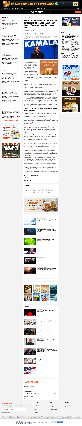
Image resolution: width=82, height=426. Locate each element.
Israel (33, 37)
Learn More (54, 422)
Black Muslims (40, 36)
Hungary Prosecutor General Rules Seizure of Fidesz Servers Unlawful (10, 101)
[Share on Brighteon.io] (28, 33)
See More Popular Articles (11, 120)
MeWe (36, 409)
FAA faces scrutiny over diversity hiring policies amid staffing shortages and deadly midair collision (46, 269)
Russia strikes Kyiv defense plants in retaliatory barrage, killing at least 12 (10, 89)
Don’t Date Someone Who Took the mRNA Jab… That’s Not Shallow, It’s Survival (10, 24)
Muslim (43, 37)
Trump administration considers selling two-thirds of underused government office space (46, 321)
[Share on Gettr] (43, 33)
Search (79, 8)
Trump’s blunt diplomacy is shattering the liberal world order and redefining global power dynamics (46, 330)
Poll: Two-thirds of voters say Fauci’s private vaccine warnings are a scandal (10, 74)
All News (51, 405)
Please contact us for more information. (30, 398)
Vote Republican (53, 37)
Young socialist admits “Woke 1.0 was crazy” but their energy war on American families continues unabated (10, 112)
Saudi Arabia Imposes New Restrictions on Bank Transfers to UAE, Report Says (10, 70)
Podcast (51, 408)
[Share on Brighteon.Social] (25, 33)
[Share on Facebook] (30, 33)
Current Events (29, 17)
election (56, 36)
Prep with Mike (11, 8)
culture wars (52, 36)
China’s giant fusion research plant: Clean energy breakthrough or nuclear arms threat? (45, 240)
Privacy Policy (67, 406)
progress (49, 37)
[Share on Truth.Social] (38, 33)
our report (39, 104)
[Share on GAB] (40, 33)
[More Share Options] (45, 33)
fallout (25, 37)
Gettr (35, 406)
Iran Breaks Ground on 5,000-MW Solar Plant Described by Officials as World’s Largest (10, 93)
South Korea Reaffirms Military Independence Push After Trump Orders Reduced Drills (10, 108)
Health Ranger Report (66, 30)
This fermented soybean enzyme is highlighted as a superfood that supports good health (11, 117)
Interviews (17, 8)
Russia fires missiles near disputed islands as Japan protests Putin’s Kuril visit (10, 44)
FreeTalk (36, 408)
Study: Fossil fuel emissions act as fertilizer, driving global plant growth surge (10, 78)
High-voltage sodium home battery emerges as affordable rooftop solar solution (10, 40)
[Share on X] (33, 33)
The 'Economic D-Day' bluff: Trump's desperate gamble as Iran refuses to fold (10, 36)
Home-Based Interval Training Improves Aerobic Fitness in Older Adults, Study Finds (10, 59)
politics (46, 37)
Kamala (35, 37)
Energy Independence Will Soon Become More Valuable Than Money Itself (66, 50)
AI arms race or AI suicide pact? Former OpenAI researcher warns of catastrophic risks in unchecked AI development (46, 230)
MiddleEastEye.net (28, 177)
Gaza (27, 37)
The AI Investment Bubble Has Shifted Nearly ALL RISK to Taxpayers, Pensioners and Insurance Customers (75, 50)
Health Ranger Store (68, 408)
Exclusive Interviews (53, 409)
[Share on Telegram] (35, 33)
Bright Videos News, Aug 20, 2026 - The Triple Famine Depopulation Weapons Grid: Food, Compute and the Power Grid (66, 57)
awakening (28, 36)
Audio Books (22, 8)
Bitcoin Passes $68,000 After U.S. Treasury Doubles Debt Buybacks (9, 48)
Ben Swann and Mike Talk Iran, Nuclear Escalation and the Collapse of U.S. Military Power (66, 42)
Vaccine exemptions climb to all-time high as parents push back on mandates (10, 51)
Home (2, 8)
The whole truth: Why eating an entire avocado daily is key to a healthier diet (10, 55)
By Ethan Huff (27, 30)
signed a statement (30, 62)
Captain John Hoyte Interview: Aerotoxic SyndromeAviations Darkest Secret (74, 57)
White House (26, 38)
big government (35, 36)
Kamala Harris (39, 37)
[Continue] (24, 409)
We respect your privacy (6, 412)
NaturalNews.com (27, 180)
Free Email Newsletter (68, 405)
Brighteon (6, 8)
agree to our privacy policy (26, 423)
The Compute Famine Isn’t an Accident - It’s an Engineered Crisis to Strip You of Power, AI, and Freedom (10, 28)
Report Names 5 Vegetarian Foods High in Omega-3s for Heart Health (9, 63)
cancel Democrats (47, 36)
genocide (30, 37)
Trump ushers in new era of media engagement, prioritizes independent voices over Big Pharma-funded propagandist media (47, 350)
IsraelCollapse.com (29, 172)
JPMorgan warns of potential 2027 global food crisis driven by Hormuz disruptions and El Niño (10, 85)
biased (31, 36)
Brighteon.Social (37, 405)
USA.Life (36, 412)
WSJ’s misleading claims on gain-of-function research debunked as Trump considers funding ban (46, 220)
